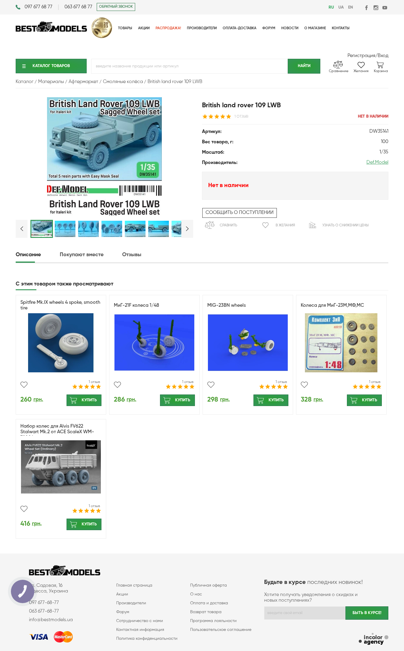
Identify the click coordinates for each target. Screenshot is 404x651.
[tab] (37, 255)
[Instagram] (375, 7)
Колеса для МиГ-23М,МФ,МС (332, 305)
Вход (383, 55)
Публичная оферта (208, 585)
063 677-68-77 (44, 611)
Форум (122, 612)
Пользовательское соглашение (220, 630)
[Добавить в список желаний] (24, 384)
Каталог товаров (51, 66)
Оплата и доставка (209, 603)
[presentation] (37, 255)
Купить (89, 400)
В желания (285, 225)
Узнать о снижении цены (345, 225)
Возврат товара (206, 612)
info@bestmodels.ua (51, 620)
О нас (196, 594)
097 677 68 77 (38, 7)
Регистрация (361, 55)
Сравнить (228, 225)
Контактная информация (140, 630)
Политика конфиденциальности (146, 639)
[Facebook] (367, 7)
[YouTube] (384, 7)
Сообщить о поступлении (240, 212)
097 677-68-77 (44, 602)
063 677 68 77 (78, 7)
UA (341, 7)
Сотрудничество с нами (139, 621)
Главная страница (134, 585)
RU (331, 7)
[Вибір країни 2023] (101, 37)
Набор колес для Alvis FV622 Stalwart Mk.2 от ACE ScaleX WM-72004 (57, 432)
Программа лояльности (213, 621)
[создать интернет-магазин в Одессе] (373, 639)
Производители (131, 603)
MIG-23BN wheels (226, 305)
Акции (122, 594)
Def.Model (377, 162)
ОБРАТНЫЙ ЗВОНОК (116, 7)
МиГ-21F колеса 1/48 (136, 305)
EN (350, 7)
